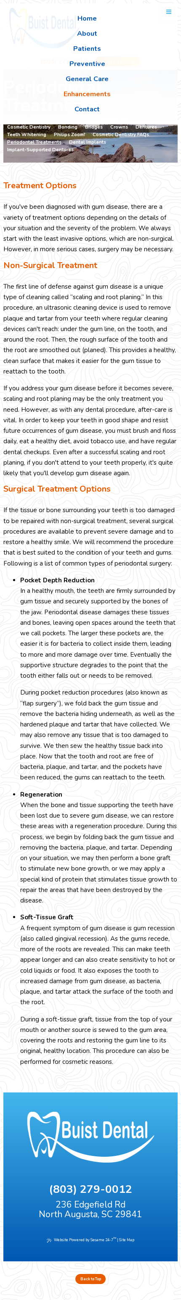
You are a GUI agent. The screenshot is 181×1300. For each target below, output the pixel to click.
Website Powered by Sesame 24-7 (85, 1239)
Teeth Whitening (26, 135)
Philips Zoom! (69, 135)
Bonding (67, 127)
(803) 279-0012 (90, 1189)
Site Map (126, 1240)
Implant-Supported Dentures (40, 150)
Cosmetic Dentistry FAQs (121, 135)
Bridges (94, 127)
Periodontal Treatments (34, 142)
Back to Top (90, 1279)
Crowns (119, 127)
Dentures (146, 127)
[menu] (168, 12)
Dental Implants (87, 142)
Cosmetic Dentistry (29, 127)
